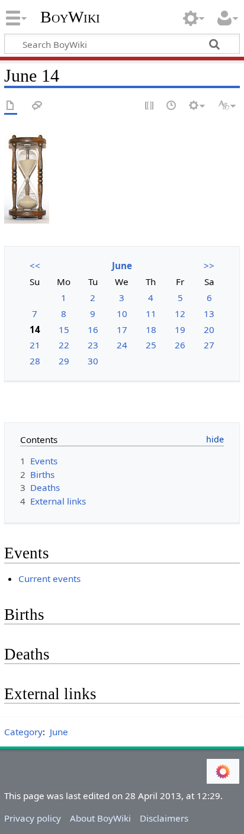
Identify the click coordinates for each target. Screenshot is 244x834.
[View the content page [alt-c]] (10, 106)
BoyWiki (70, 17)
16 (93, 329)
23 (93, 345)
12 (180, 313)
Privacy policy (32, 818)
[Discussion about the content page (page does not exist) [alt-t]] (37, 106)
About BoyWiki (100, 818)
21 (35, 345)
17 (122, 329)
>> (209, 265)
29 (64, 361)
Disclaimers (164, 818)
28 (35, 361)
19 (180, 329)
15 (64, 329)
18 (151, 329)
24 (122, 345)
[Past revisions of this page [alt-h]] (171, 106)
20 (209, 329)
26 (180, 345)
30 (93, 361)
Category (23, 732)
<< (35, 265)
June (122, 265)
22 (64, 345)
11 (151, 313)
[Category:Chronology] (26, 177)
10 (122, 313)
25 (151, 345)
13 (209, 313)
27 (209, 345)
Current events (49, 578)
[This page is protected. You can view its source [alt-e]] (149, 106)
